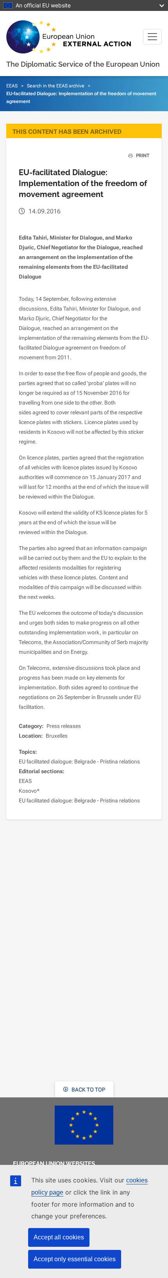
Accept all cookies (59, 1237)
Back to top (87, 1089)
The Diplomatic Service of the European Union (83, 64)
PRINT (142, 155)
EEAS (12, 86)
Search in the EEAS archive (55, 86)
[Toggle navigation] (152, 36)
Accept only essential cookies (75, 1259)
